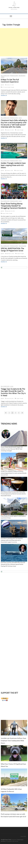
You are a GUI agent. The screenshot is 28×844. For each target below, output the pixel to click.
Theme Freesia (20, 839)
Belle (3, 84)
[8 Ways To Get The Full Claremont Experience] (14, 65)
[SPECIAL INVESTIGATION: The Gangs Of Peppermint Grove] (14, 236)
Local (20, 117)
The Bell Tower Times (6, 839)
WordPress (3, 841)
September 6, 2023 (10, 253)
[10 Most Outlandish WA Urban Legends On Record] (14, 777)
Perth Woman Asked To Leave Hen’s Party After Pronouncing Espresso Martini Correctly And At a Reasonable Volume (13, 493)
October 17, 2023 (10, 84)
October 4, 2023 (9, 170)
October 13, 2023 (10, 130)
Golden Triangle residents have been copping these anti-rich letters (13, 165)
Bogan (3, 213)
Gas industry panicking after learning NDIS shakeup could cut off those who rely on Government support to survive (12, 540)
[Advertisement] (14, 42)
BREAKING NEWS (14, 75)
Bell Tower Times (5, 75)
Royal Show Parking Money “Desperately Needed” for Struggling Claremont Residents (13, 205)
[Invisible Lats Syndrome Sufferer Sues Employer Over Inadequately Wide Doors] (14, 727)
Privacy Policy (23, 836)
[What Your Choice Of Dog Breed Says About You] (14, 753)
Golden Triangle (10, 87)
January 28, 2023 (9, 398)
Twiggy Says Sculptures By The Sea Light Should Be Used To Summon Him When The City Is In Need (13, 392)
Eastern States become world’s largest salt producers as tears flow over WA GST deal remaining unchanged (12, 448)
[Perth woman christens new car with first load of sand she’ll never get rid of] (14, 802)
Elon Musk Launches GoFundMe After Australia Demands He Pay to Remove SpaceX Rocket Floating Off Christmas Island (13, 564)
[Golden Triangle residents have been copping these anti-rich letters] (14, 150)
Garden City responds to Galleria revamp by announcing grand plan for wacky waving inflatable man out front (14, 473)
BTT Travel (4, 87)
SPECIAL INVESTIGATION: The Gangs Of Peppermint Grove (12, 249)
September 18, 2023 (10, 211)
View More (5, 95)
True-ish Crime (22, 245)
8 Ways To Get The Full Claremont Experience (10, 80)
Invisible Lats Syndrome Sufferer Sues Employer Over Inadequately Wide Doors (13, 740)
